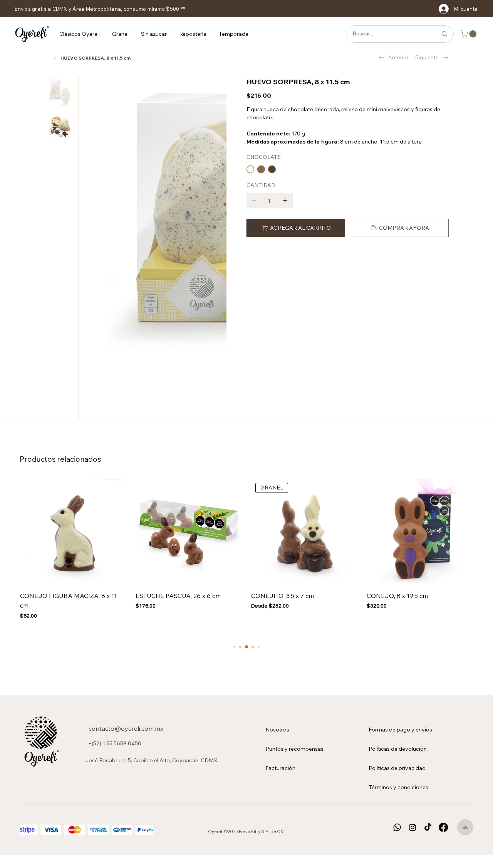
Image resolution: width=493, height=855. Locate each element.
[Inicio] (46, 58)
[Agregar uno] (285, 200)
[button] (79, 33)
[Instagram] (412, 827)
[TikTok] (428, 827)
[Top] (465, 827)
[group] (246, 549)
